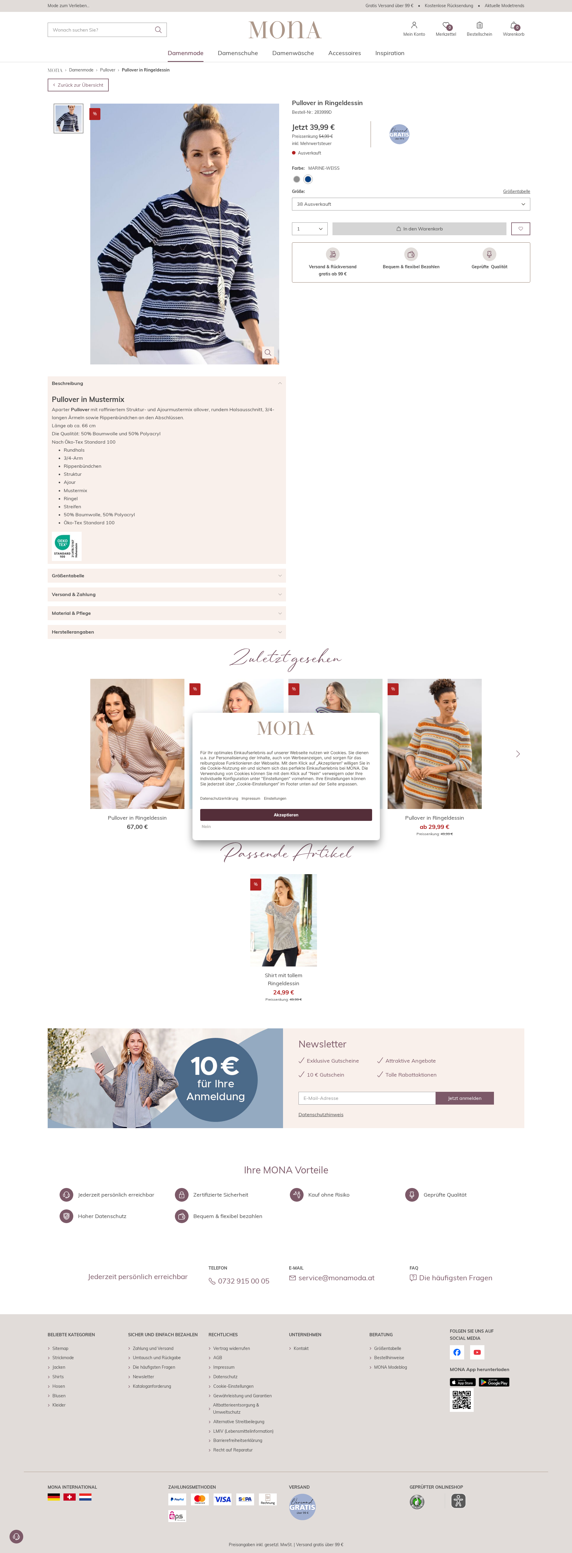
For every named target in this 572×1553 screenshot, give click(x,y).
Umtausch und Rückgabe (157, 1357)
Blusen (59, 1395)
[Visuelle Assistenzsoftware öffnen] (455, 1500)
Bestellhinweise (389, 1357)
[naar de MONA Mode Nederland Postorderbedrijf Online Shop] (85, 1497)
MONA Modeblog (390, 1367)
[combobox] (107, 30)
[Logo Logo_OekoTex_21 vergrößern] (67, 546)
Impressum (223, 1367)
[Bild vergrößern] (268, 352)
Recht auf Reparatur (233, 1450)
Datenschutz (225, 1376)
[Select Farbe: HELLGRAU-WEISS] (296, 179)
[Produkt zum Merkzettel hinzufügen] (520, 228)
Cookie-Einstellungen (233, 1386)
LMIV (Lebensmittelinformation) (243, 1431)
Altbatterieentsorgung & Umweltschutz (236, 1408)
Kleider (59, 1405)
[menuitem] (186, 55)
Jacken (58, 1367)
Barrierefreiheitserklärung (237, 1440)
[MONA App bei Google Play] (494, 1382)
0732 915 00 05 (243, 1280)
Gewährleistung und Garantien (242, 1395)
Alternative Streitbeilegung (238, 1421)
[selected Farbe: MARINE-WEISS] (308, 179)
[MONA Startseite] (285, 30)
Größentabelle (516, 191)
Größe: (298, 191)
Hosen (58, 1386)
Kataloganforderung (152, 1386)
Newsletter (143, 1376)
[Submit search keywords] (158, 30)
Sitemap (60, 1348)
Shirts (58, 1376)
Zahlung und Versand (153, 1348)
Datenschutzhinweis (321, 1114)
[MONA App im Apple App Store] (463, 1382)
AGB (217, 1357)
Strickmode (63, 1357)
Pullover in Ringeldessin (137, 817)
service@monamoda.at (336, 1277)
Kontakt (301, 1348)
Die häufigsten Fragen (455, 1277)
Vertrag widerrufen (231, 1348)
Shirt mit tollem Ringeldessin (283, 979)
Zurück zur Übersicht (80, 85)
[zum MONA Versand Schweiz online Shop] (69, 1497)
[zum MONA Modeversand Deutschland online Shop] (54, 1497)
